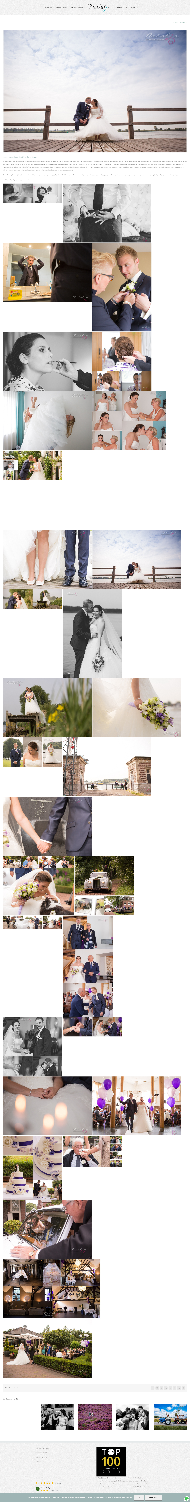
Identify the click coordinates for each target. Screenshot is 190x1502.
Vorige (176, 22)
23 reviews (58, 1483)
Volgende (183, 22)
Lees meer (153, 1498)
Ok (139, 1498)
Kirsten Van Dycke (46, 1488)
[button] (141, 7)
